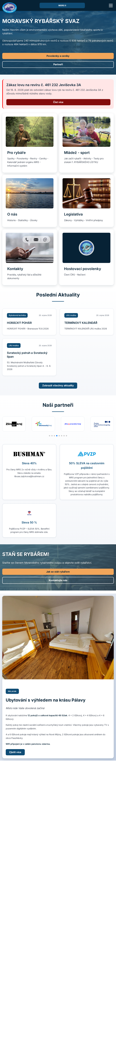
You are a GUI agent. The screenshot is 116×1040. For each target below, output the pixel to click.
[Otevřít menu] (111, 5)
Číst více (58, 102)
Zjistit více (15, 752)
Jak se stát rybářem (58, 571)
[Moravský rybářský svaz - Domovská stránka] (9, 7)
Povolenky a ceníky (58, 55)
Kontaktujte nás (58, 580)
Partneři (58, 64)
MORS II (62, 5)
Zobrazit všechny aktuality (58, 385)
